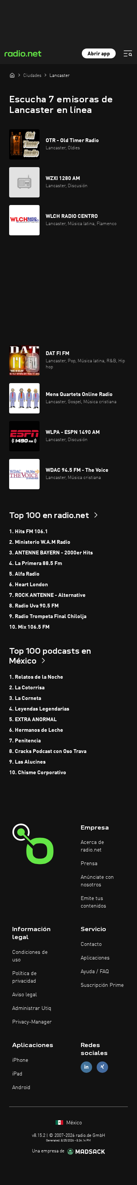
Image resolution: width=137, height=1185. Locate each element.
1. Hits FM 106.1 (28, 531)
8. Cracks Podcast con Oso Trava (47, 751)
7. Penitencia (25, 741)
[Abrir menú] (127, 53)
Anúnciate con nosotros (97, 881)
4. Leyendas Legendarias (39, 709)
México (73, 1123)
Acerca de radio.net (92, 846)
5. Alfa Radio (24, 574)
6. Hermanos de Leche (36, 730)
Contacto (91, 944)
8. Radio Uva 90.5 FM (34, 606)
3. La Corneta (25, 698)
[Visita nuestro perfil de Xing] (102, 1067)
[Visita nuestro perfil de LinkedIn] (86, 1067)
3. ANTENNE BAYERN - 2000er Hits (51, 553)
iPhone (20, 1060)
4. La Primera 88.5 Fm (35, 563)
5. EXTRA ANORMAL (33, 719)
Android (21, 1087)
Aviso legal (24, 994)
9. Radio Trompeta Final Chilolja (47, 616)
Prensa (89, 863)
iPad (17, 1074)
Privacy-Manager (32, 1022)
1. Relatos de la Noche (36, 677)
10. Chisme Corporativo (37, 772)
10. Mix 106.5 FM (29, 627)
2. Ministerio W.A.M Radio (39, 542)
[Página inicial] (12, 75)
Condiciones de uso (30, 956)
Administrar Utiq (31, 1008)
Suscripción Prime (102, 985)
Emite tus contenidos (93, 902)
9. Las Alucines (27, 762)
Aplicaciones (95, 958)
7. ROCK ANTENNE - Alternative (47, 595)
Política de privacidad (24, 977)
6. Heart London (28, 584)
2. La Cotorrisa (27, 687)
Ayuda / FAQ (95, 971)
